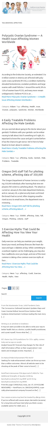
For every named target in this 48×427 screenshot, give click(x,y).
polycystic (13, 110)
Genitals (37, 158)
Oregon (5, 219)
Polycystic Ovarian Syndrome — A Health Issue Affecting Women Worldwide (22, 38)
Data (37, 216)
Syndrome (23, 110)
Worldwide (39, 110)
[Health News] (24, 13)
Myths (11, 276)
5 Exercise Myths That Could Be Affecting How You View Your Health (21, 232)
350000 (23, 216)
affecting (24, 106)
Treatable (15, 161)
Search (4, 294)
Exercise (37, 273)
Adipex (13, 106)
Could (30, 273)
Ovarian (5, 110)
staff (26, 219)
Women (31, 110)
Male (43, 158)
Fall (41, 216)
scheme (20, 219)
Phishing (12, 219)
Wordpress (36, 425)
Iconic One (11, 425)
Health (32, 106)
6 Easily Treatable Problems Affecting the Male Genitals (19, 122)
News (12, 158)
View (16, 276)
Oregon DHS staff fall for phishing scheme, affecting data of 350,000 (22, 173)
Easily (30, 158)
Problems (6, 161)
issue (38, 106)
